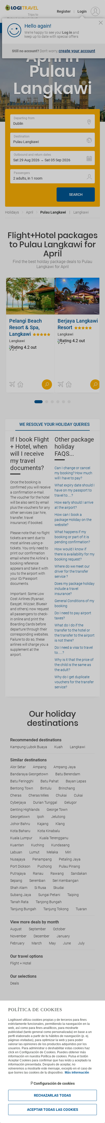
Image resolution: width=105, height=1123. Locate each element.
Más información (77, 1072)
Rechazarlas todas (52, 1095)
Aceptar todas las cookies (52, 1110)
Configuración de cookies (54, 1083)
